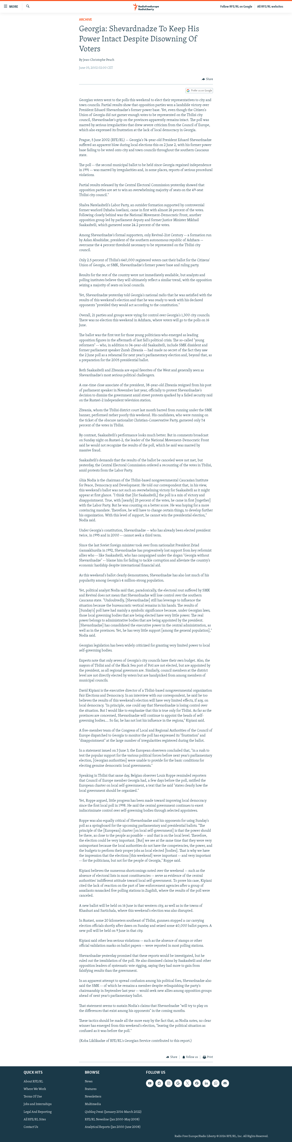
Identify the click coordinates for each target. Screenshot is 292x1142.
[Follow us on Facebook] (197, 1083)
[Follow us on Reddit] (159, 1083)
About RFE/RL (33, 1081)
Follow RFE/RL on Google (236, 6)
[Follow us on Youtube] (150, 1083)
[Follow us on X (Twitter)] (187, 1083)
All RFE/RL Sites (35, 1119)
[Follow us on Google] (178, 1083)
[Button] (207, 79)
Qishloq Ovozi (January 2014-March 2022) (113, 1111)
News (89, 1081)
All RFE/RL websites (270, 6)
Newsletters (93, 1096)
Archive (85, 20)
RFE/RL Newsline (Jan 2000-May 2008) (112, 1119)
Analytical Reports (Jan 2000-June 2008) (113, 1126)
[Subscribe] (225, 1083)
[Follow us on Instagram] (168, 1083)
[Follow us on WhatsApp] (215, 1083)
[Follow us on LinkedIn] (206, 1083)
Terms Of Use (33, 1096)
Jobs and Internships (38, 1104)
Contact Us (31, 1126)
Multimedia (93, 1104)
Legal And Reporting (38, 1111)
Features (91, 1089)
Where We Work (35, 1089)
